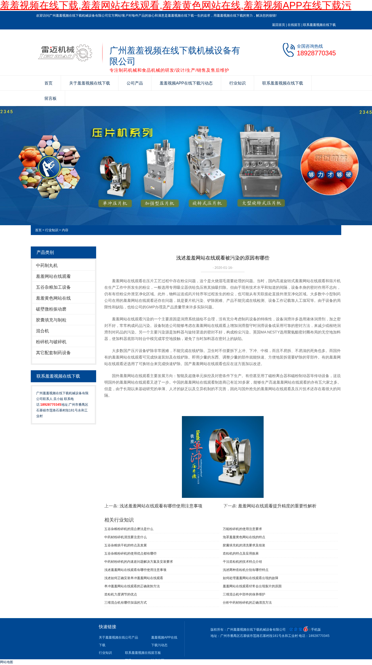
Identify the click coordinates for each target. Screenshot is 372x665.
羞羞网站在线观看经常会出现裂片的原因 (252, 586)
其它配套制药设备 (53, 352)
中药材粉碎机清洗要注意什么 (125, 537)
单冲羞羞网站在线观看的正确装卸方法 (132, 586)
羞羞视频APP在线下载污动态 (186, 83)
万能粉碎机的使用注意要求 (242, 529)
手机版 (316, 629)
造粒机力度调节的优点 (120, 594)
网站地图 (6, 662)
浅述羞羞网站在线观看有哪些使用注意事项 (161, 506)
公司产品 (135, 83)
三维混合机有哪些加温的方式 (125, 602)
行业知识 (237, 83)
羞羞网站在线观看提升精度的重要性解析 (277, 506)
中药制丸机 (47, 265)
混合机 (42, 331)
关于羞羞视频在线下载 (89, 83)
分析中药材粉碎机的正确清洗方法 (247, 602)
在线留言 (294, 25)
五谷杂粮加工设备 (53, 287)
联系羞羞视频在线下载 (319, 25)
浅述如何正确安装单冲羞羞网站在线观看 (133, 578)
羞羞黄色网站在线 (53, 298)
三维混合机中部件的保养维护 (244, 594)
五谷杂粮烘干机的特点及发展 (125, 545)
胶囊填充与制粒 (51, 320)
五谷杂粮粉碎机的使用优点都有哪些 (130, 553)
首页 (48, 83)
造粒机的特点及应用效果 (241, 553)
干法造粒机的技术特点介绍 (242, 562)
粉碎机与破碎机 (51, 341)
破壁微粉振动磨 (51, 309)
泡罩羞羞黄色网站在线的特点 (244, 537)
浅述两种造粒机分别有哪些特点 (246, 570)
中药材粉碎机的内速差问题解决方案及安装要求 (138, 562)
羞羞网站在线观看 (53, 276)
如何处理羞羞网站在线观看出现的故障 (250, 578)
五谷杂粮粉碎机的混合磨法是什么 (128, 529)
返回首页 (278, 25)
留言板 (50, 98)
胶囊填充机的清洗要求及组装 (244, 545)
